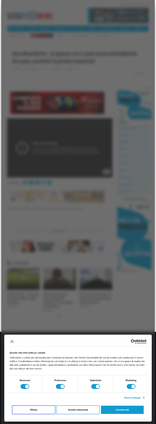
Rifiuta (33, 409)
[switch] (60, 386)
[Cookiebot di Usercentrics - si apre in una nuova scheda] (133, 341)
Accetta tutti (122, 409)
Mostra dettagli (132, 397)
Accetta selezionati (78, 409)
